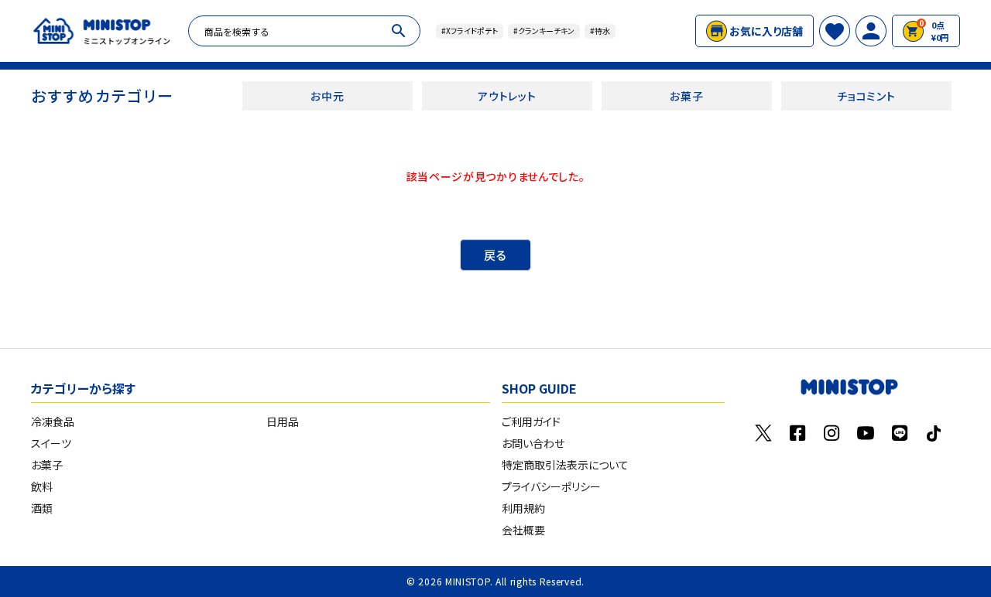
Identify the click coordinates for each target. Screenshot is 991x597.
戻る (495, 255)
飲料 (42, 486)
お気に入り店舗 (766, 31)
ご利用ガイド (531, 421)
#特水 (600, 30)
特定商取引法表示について (565, 464)
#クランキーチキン (543, 30)
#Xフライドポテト (469, 30)
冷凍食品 (52, 421)
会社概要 (523, 529)
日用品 (282, 421)
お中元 (327, 96)
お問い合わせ (533, 443)
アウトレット (507, 96)
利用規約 (523, 508)
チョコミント (866, 96)
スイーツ (51, 443)
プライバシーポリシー (551, 486)
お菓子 (686, 96)
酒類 (42, 508)
